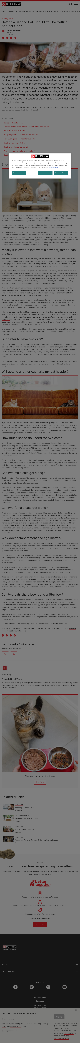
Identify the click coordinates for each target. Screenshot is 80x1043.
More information (53, 167)
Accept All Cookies (61, 173)
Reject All (45, 173)
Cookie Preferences (19, 173)
